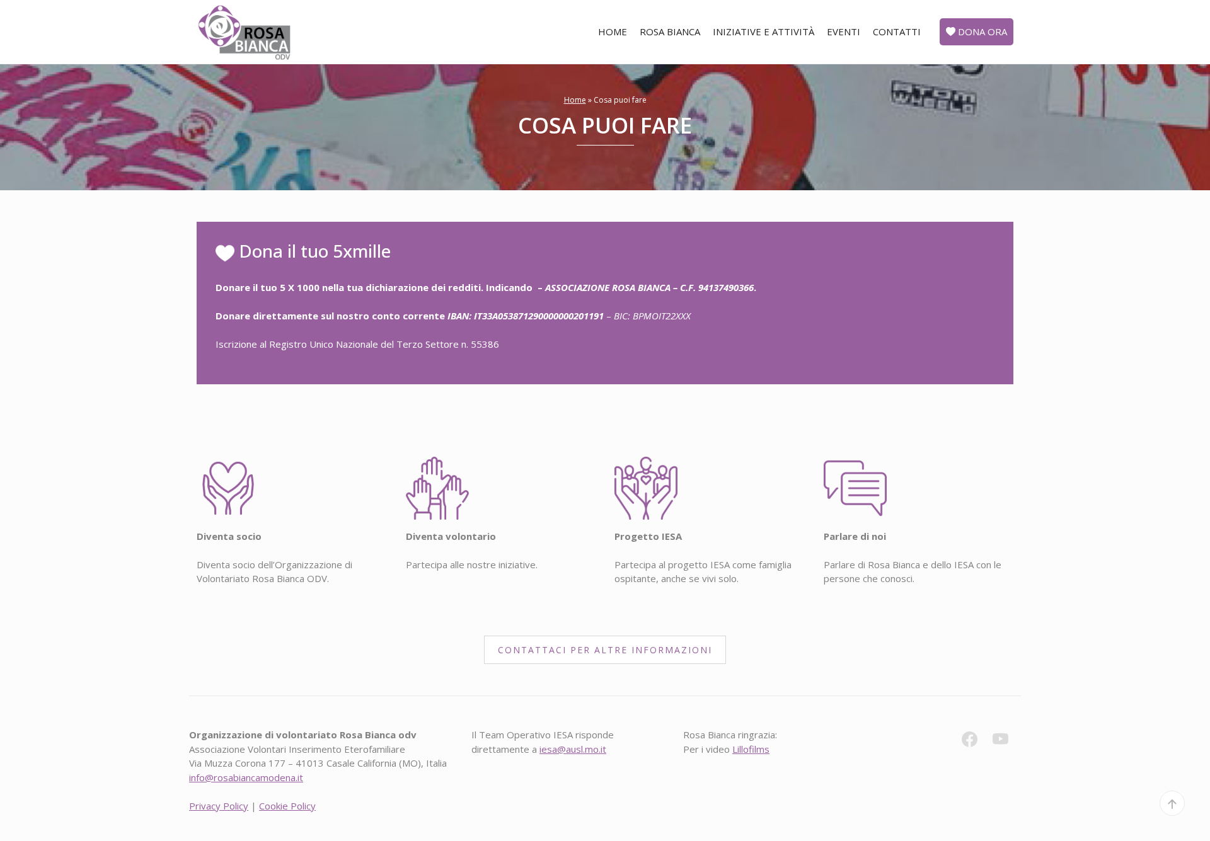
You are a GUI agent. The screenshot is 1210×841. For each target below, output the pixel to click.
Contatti (897, 31)
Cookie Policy (287, 805)
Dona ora (981, 31)
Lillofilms (750, 749)
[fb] (976, 741)
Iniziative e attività (763, 31)
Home (612, 31)
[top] (1172, 803)
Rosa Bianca (670, 31)
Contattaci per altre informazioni (605, 650)
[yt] (1007, 741)
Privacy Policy (218, 805)
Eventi (843, 31)
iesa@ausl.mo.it (572, 749)
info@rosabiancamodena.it (246, 777)
